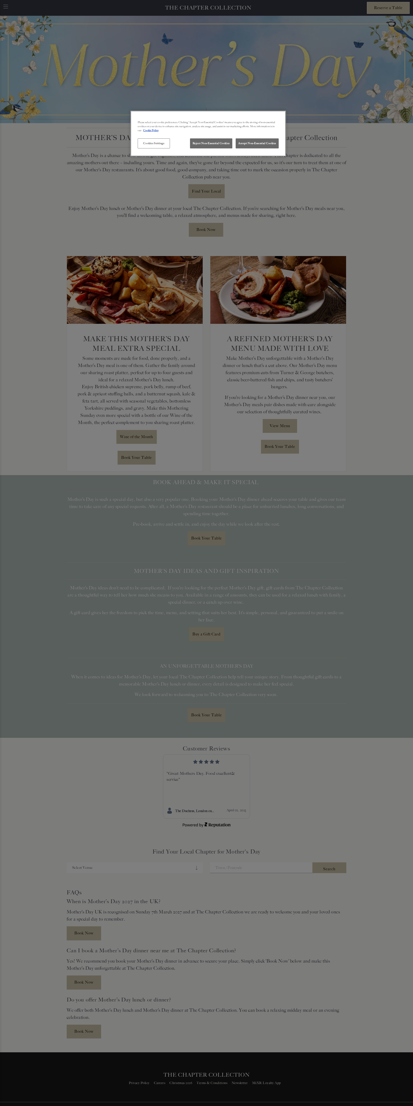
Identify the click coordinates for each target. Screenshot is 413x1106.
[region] (208, 134)
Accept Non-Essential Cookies (257, 143)
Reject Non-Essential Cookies (211, 143)
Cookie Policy (151, 130)
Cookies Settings (153, 143)
